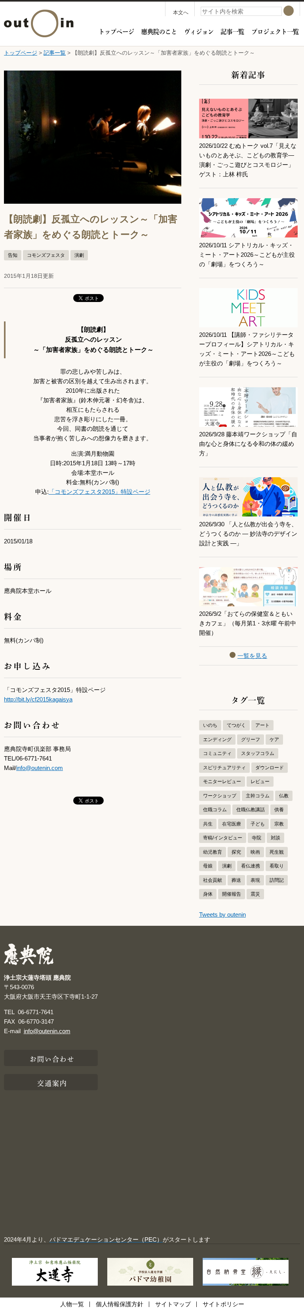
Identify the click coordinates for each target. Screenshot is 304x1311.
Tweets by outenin (222, 914)
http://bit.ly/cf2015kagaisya (38, 699)
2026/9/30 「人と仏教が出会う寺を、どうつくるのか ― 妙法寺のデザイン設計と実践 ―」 (248, 534)
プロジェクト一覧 (275, 31)
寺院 (256, 838)
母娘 (208, 866)
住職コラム (215, 809)
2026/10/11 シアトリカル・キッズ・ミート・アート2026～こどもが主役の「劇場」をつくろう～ (247, 255)
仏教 (284, 796)
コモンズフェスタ (46, 255)
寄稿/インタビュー (222, 838)
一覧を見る (252, 655)
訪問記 (277, 880)
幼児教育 (212, 852)
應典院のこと (159, 31)
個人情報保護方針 (119, 1304)
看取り (277, 866)
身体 (208, 894)
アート (262, 725)
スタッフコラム (257, 753)
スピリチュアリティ (224, 767)
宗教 (279, 824)
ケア (274, 739)
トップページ (116, 31)
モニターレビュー (222, 781)
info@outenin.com (39, 767)
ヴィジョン (199, 31)
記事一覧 (232, 31)
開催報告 (231, 894)
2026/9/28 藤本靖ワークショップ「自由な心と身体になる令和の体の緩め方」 (248, 444)
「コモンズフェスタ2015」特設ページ (99, 491)
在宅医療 (231, 824)
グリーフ (250, 739)
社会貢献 (212, 880)
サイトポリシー (223, 1304)
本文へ (180, 12)
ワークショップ (219, 796)
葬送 (236, 880)
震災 (255, 894)
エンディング (217, 739)
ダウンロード (269, 767)
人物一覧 (72, 1304)
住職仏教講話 (250, 809)
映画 (255, 852)
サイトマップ (173, 1304)
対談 (275, 838)
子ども (258, 824)
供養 (279, 809)
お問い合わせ (52, 1058)
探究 (236, 852)
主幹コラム (258, 796)
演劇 (79, 255)
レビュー (260, 781)
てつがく (236, 725)
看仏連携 (250, 866)
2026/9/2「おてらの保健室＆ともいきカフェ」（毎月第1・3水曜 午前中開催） (247, 623)
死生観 (277, 852)
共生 (208, 824)
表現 (255, 880)
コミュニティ (217, 753)
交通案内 (52, 1082)
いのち (210, 725)
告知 (12, 255)
